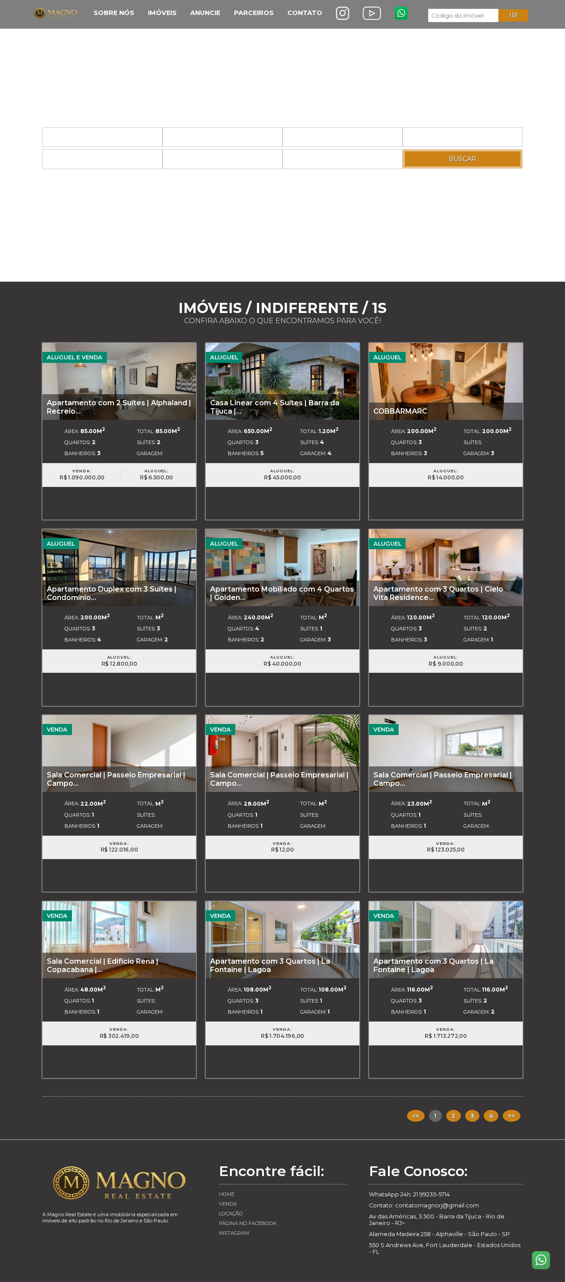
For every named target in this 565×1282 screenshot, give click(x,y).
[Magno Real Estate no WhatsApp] (401, 13)
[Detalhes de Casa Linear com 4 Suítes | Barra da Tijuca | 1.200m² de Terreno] (282, 381)
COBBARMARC (400, 411)
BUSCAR (462, 159)
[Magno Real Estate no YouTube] (372, 13)
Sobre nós (114, 13)
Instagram (234, 1233)
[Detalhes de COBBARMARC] (446, 381)
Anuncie (205, 13)
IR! (513, 15)
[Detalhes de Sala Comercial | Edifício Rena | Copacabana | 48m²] (119, 939)
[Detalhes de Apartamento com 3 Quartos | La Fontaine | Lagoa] (282, 939)
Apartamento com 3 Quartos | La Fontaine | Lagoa (270, 965)
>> (511, 1115)
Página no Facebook (248, 1223)
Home (226, 1194)
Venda (228, 1204)
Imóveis (162, 13)
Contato (304, 13)
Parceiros (254, 13)
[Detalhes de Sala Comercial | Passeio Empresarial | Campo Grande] (119, 753)
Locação (231, 1213)
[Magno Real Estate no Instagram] (342, 13)
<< (415, 1115)
